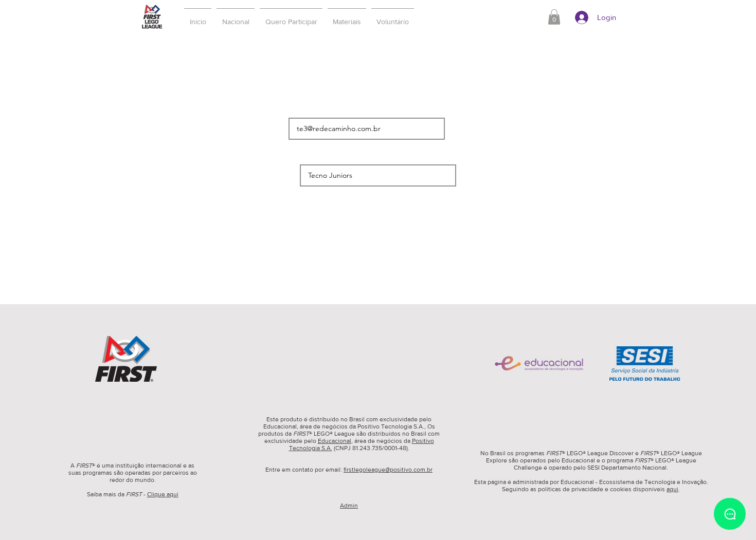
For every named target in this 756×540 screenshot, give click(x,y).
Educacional (334, 440)
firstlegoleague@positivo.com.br (388, 469)
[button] (291, 17)
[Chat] (730, 514)
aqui (672, 489)
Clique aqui (162, 494)
